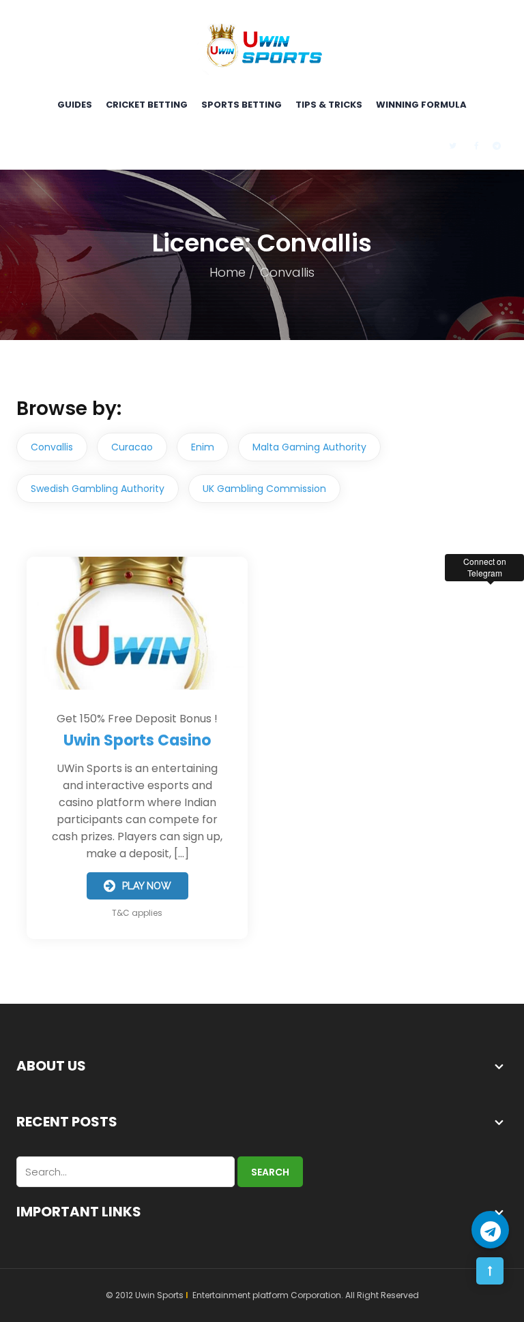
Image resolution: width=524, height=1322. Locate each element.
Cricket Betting (147, 104)
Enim (202, 447)
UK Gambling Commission (264, 488)
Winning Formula (421, 104)
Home (227, 272)
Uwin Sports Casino (137, 740)
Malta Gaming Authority (309, 447)
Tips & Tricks (328, 104)
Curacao (132, 447)
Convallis (52, 447)
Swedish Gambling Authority (97, 488)
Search (270, 1172)
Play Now (146, 885)
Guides (74, 104)
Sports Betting (241, 104)
